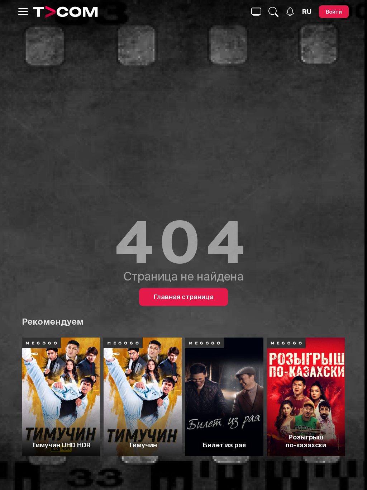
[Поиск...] (256, 12)
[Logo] (65, 12)
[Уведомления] (290, 11)
